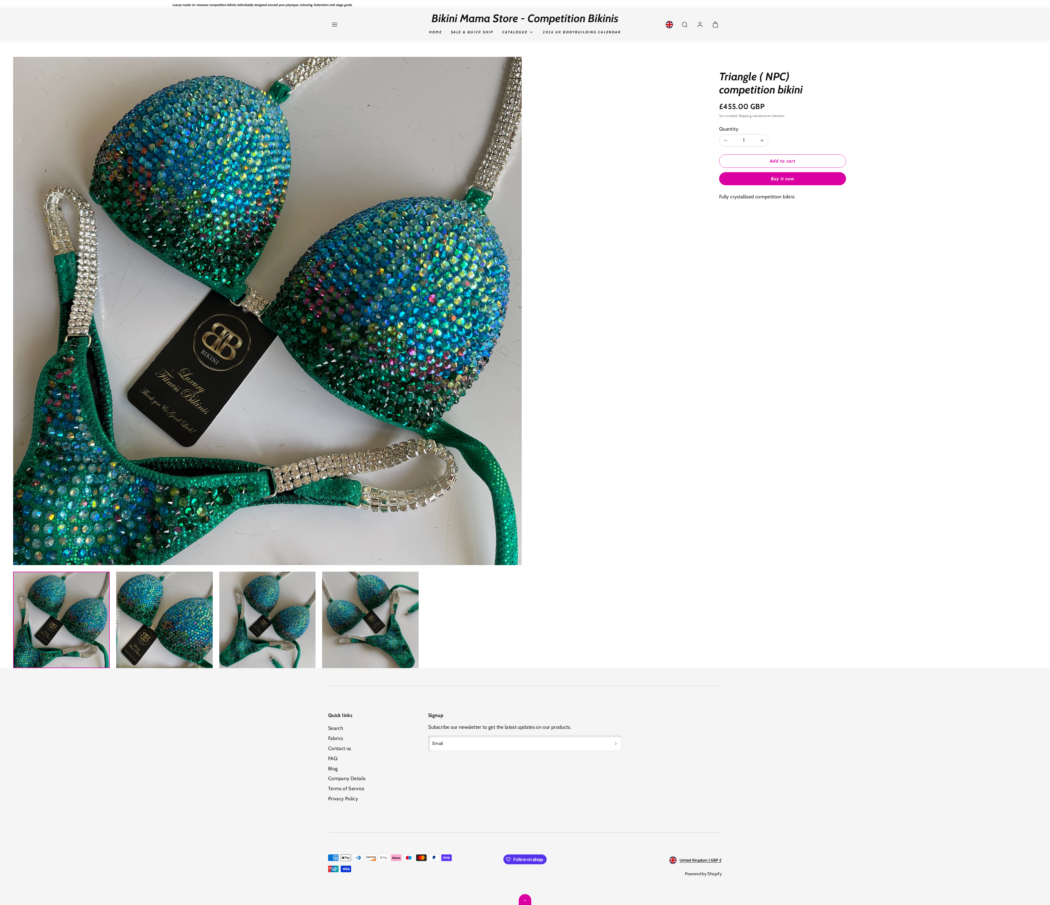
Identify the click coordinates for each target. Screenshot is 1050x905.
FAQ (332, 759)
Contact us (339, 748)
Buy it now (782, 178)
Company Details (346, 778)
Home (435, 32)
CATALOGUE (514, 32)
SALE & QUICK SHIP (472, 32)
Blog (333, 769)
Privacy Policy (343, 799)
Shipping (745, 116)
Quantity (728, 129)
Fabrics (335, 738)
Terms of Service (346, 789)
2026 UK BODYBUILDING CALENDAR (582, 32)
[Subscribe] (616, 743)
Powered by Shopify (703, 873)
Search (335, 728)
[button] (334, 24)
